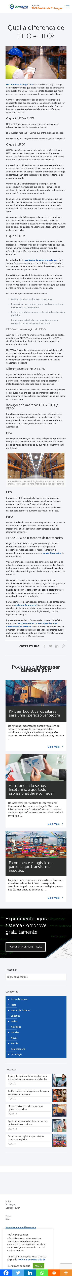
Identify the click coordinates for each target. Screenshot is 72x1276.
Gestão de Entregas (20, 1010)
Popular (15, 1043)
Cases (8, 1216)
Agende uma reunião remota (21, 1227)
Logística (15, 1016)
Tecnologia (16, 1054)
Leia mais (54, 746)
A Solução (10, 1204)
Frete (13, 1005)
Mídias (14, 1021)
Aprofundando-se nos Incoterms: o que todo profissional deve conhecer (31, 789)
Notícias (15, 1032)
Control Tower (13, 1208)
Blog (8, 1219)
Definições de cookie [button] (19, 1265)
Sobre (9, 1201)
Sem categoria (18, 1049)
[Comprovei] (36, 7)
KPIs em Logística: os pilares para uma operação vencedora (34, 713)
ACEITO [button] (38, 1266)
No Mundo (16, 1027)
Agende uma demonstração (26, 946)
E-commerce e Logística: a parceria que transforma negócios (31, 866)
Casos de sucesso (19, 999)
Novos (14, 1038)
